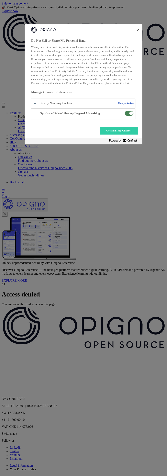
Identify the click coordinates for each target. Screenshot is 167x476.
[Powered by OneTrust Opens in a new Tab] (124, 141)
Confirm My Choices (119, 130)
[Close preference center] (137, 30)
